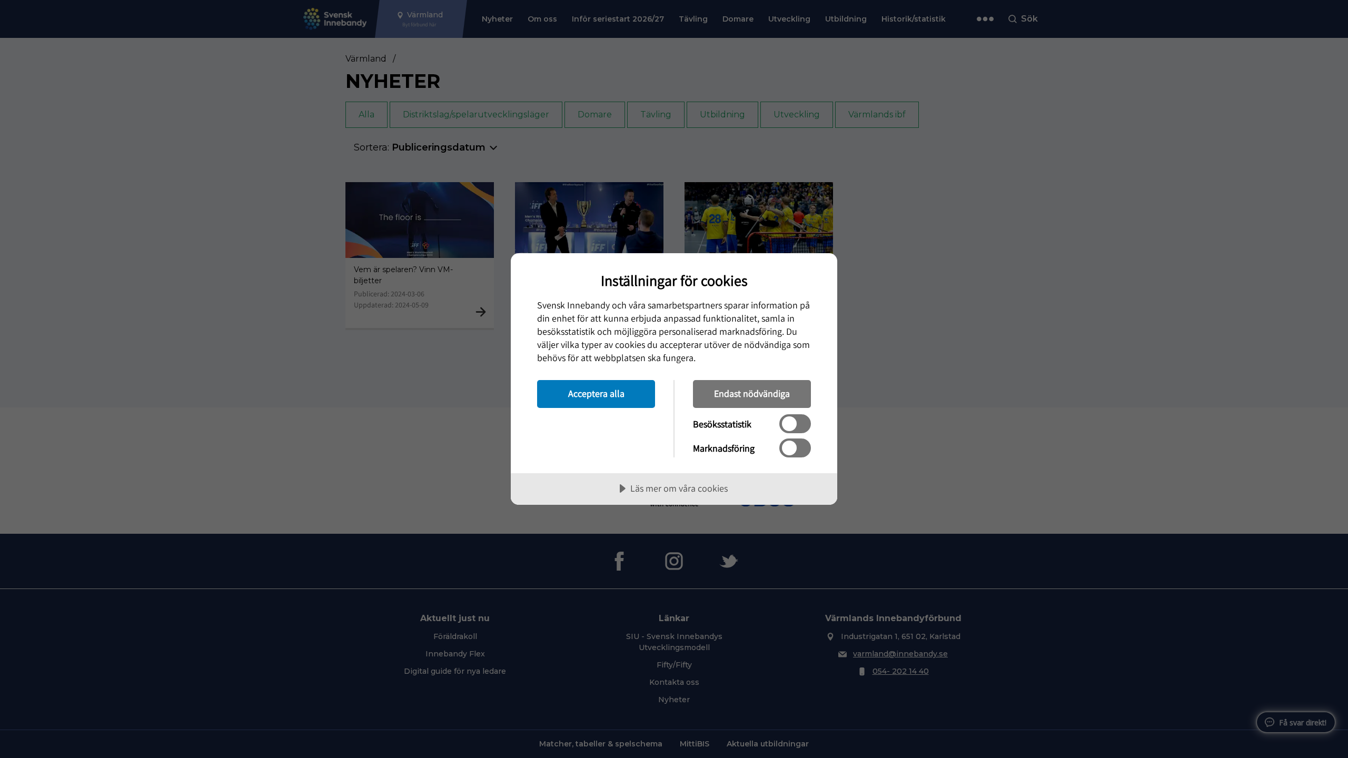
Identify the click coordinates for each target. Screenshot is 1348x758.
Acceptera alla (596, 393)
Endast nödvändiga (752, 393)
